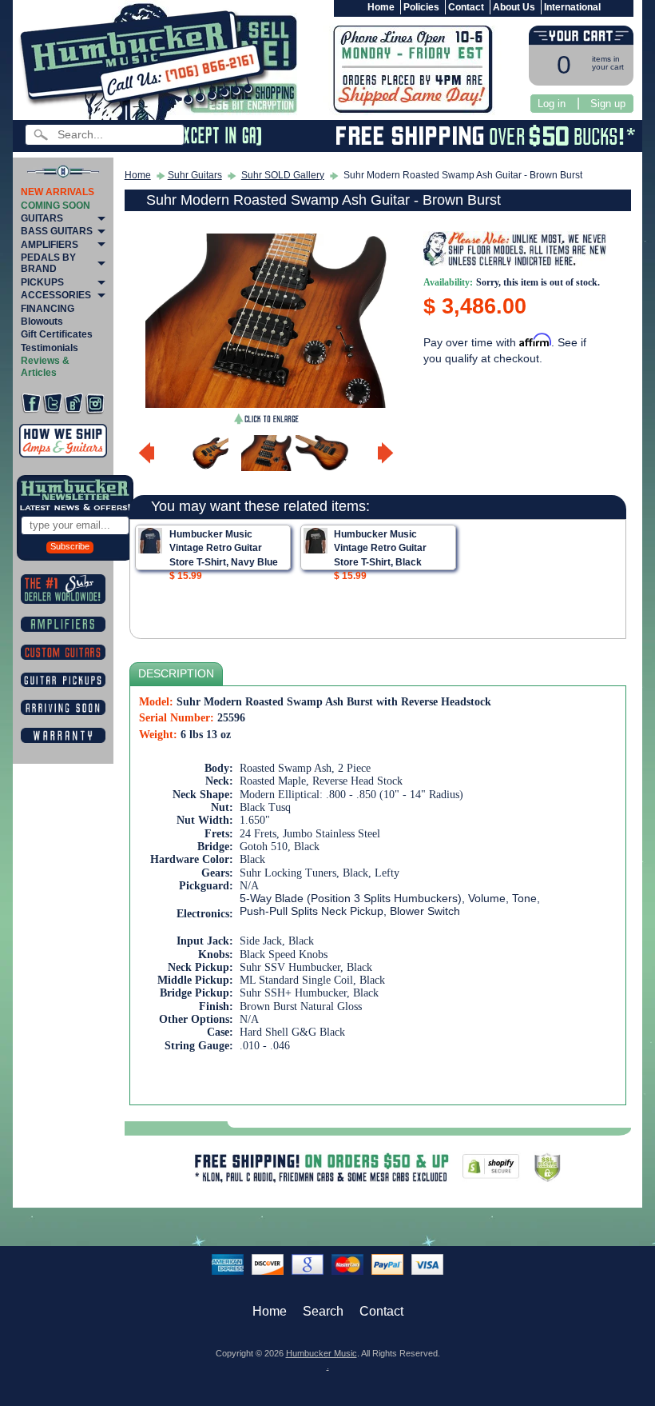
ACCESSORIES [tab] (56, 295)
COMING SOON (55, 205)
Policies (421, 7)
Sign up (607, 104)
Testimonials (49, 347)
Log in (552, 104)
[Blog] (73, 403)
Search (323, 1311)
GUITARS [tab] (42, 218)
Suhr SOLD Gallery (282, 175)
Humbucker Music (321, 1353)
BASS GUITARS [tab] (57, 231)
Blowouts (42, 321)
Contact (466, 7)
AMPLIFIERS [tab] (49, 244)
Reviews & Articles (45, 366)
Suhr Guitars (195, 175)
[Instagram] (95, 403)
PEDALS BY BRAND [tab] (48, 263)
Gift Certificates (57, 334)
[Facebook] (31, 403)
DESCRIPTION (176, 674)
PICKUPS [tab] (42, 282)
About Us (514, 7)
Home (381, 7)
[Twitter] (52, 403)
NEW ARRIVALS (57, 192)
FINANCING (47, 308)
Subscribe (69, 546)
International (572, 7)
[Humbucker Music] (146, 63)
